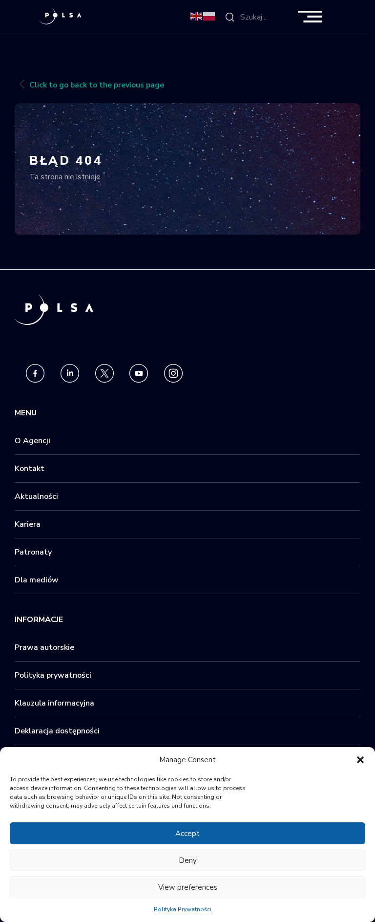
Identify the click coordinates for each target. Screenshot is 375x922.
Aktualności (36, 496)
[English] (196, 15)
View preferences (187, 887)
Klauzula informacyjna (54, 703)
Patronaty (33, 552)
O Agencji (32, 440)
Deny (188, 860)
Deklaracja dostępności (57, 731)
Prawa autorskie (44, 647)
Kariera (28, 524)
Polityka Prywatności (182, 909)
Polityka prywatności (53, 675)
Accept (187, 833)
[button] (360, 760)
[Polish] (209, 15)
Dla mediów (37, 580)
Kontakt (29, 468)
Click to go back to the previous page (96, 85)
